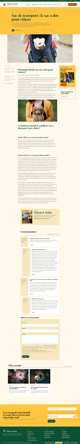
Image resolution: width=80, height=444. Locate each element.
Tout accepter (59, 442)
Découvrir (64, 84)
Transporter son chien (56, 4)
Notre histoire (47, 435)
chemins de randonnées (24, 79)
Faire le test (64, 96)
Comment (24, 334)
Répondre (33, 274)
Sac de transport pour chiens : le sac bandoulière (18, 387)
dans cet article (48, 201)
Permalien (23, 242)
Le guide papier (72, 4)
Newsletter (75, 0)
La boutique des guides (49, 431)
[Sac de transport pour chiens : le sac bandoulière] (18, 376)
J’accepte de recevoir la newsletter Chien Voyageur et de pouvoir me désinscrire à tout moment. (61, 413)
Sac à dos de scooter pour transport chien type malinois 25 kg (44, 280)
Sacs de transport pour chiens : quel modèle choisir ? (26, 10)
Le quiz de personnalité (49, 433)
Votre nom (24, 322)
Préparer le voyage (47, 4)
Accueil (13, 10)
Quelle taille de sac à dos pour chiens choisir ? (10, 77)
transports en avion (22, 193)
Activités (40, 4)
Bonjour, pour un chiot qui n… (39, 249)
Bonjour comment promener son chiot (39, 238)
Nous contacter (47, 437)
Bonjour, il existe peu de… (38, 298)
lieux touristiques (45, 90)
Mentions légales (65, 435)
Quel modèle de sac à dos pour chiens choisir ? (10, 80)
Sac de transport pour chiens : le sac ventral (39, 387)
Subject (23, 328)
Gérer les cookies (65, 437)
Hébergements (35, 4)
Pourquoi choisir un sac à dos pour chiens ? (10, 69)
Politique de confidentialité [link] (49, 442)
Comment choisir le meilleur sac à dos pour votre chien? (9, 72)
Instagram (70, 0)
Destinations (28, 4)
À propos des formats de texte (49, 345)
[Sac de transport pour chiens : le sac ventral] (40, 376)
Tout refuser (66, 442)
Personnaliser (74, 442)
